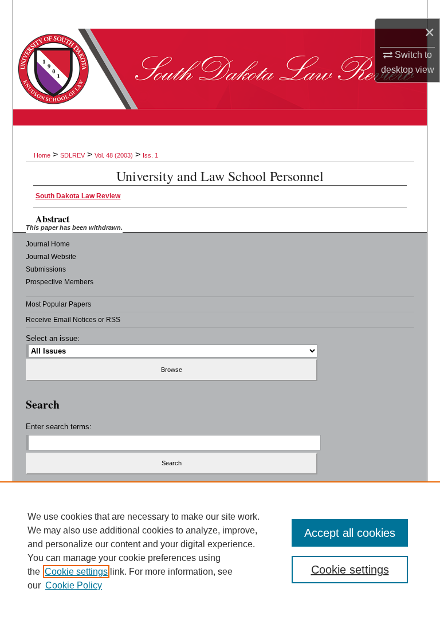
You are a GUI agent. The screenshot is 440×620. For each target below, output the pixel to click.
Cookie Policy (73, 585)
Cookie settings (76, 571)
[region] (220, 550)
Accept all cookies (349, 533)
